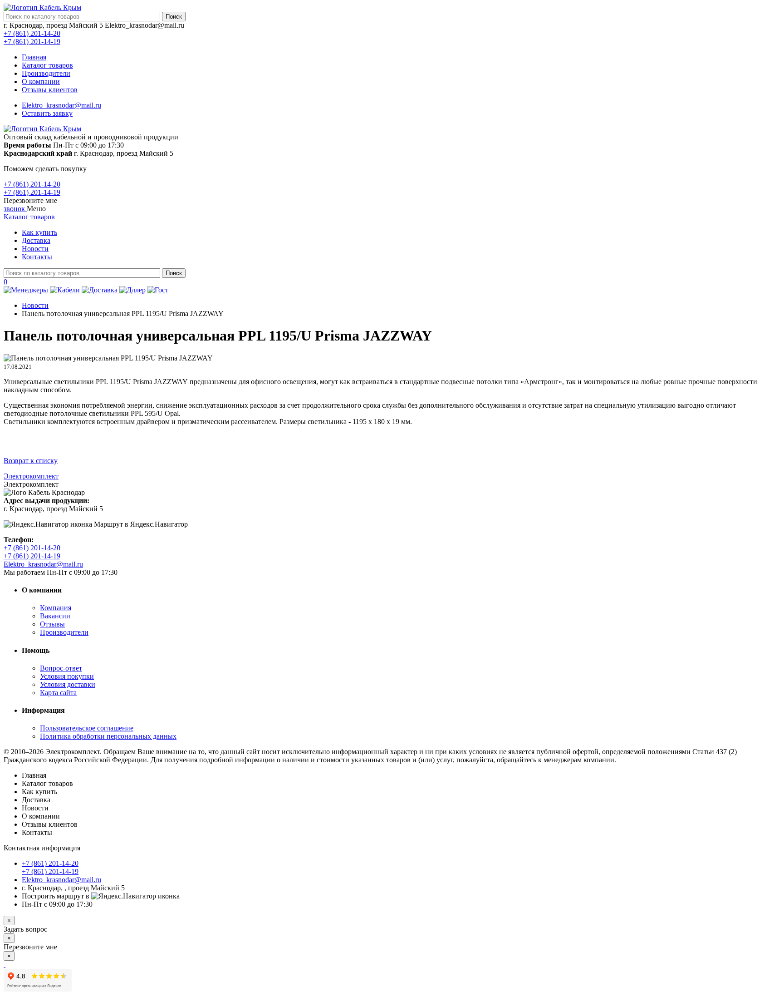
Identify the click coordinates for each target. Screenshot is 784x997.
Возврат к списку (31, 460)
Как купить (39, 232)
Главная (34, 57)
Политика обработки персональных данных (108, 736)
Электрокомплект (31, 476)
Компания (55, 608)
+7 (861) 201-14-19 (32, 41)
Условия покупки (67, 676)
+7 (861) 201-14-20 (32, 33)
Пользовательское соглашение (86, 728)
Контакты (37, 257)
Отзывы (52, 624)
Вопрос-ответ (61, 668)
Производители (46, 73)
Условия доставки (67, 684)
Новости (35, 248)
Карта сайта (58, 692)
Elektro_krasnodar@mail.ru (61, 105)
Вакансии (55, 616)
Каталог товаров (47, 65)
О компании (41, 81)
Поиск (174, 16)
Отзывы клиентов (50, 90)
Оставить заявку (47, 113)
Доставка (36, 240)
